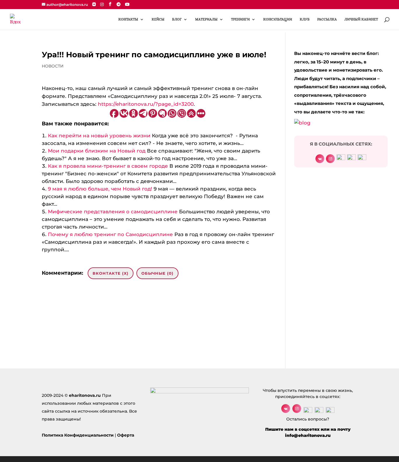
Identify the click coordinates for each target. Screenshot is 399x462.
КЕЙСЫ (158, 19)
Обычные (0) (157, 273)
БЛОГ (177, 19)
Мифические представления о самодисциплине (113, 211)
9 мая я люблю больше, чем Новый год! (100, 189)
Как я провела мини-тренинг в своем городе (108, 166)
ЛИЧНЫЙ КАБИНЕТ (361, 19)
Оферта (125, 435)
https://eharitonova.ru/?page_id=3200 (146, 104)
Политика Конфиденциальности (78, 435)
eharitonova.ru (85, 395)
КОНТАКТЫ (128, 19)
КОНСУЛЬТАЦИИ (277, 19)
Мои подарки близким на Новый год (96, 151)
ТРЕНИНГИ (240, 19)
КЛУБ (305, 19)
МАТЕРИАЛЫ (206, 19)
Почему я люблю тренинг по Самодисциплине (110, 234)
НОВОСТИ (53, 66)
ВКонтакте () (111, 273)
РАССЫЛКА (327, 19)
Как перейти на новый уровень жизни (99, 136)
